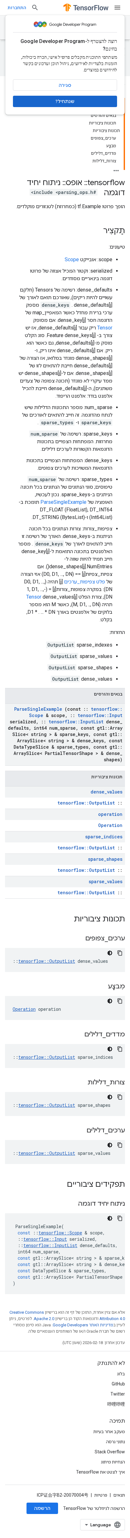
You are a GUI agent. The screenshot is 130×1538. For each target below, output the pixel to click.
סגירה (65, 85)
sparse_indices (103, 837)
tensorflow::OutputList (86, 803)
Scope (72, 259)
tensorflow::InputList (76, 722)
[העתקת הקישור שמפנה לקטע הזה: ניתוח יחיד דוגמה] (70, 1204)
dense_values (106, 792)
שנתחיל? (65, 101)
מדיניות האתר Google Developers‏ (83, 1325)
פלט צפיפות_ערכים (84, 582)
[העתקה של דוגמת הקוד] (120, 953)
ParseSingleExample (63, 502)
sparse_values (105, 881)
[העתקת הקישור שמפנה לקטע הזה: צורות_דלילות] (79, 1083)
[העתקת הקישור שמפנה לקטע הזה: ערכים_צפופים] (77, 939)
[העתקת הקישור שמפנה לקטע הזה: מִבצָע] (100, 987)
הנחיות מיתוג (113, 1461)
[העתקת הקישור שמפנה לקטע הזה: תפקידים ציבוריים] (58, 1185)
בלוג (121, 1373)
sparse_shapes (105, 859)
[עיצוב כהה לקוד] (110, 953)
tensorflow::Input (100, 715)
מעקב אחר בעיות (109, 1431)
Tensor (104, 328)
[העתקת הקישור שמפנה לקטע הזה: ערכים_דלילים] (78, 1131)
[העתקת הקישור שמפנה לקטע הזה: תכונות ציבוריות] (65, 919)
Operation (110, 825)
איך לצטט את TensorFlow (100, 1472)
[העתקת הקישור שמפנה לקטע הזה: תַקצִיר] (97, 231)
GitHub (118, 1383)
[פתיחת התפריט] (117, 7)
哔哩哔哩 (116, 1404)
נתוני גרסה (115, 1441)
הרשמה (42, 1508)
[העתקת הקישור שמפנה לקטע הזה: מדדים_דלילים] (76, 1035)
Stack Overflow (110, 1451)
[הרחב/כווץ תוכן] (116, 168)
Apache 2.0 (44, 1318)
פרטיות (100, 1495)
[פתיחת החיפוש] (35, 7)
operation (110, 814)
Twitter (117, 1393)
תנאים (119, 1495)
